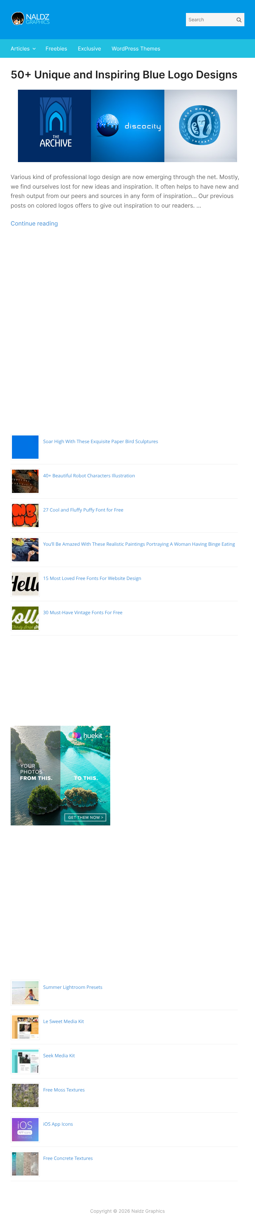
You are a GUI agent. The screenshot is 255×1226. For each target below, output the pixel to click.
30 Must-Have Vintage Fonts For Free (83, 613)
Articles (20, 48)
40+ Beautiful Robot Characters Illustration (89, 476)
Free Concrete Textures (68, 1158)
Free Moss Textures (64, 1090)
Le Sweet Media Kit (63, 1021)
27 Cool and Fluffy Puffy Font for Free (83, 510)
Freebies (56, 48)
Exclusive (89, 48)
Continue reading (34, 223)
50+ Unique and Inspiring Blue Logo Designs (124, 74)
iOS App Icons (58, 1124)
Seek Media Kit (59, 1056)
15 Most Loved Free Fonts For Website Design (92, 578)
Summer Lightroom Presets (72, 987)
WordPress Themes (136, 48)
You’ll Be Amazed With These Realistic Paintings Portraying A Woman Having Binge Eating (139, 544)
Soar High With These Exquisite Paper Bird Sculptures (100, 441)
